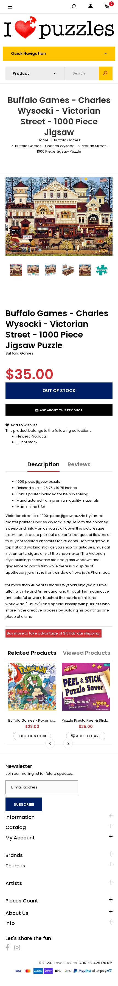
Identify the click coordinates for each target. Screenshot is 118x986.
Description (43, 464)
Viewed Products (86, 653)
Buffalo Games (19, 353)
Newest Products (31, 436)
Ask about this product (61, 410)
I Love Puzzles (65, 962)
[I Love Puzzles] (59, 28)
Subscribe (24, 804)
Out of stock (27, 442)
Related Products (32, 653)
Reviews (79, 464)
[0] (107, 7)
